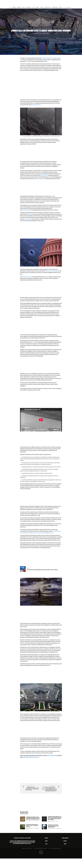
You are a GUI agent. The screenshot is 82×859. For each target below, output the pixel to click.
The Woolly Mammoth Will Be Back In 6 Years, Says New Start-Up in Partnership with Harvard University (49, 789)
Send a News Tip (27, 848)
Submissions (55, 7)
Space (23, 7)
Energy (37, 7)
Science (14, 7)
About (60, 7)
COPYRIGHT (65, 841)
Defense (19, 7)
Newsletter (48, 7)
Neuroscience (58, 828)
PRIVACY (65, 843)
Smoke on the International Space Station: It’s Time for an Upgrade (32, 788)
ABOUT (46, 843)
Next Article (52, 785)
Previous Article (31, 785)
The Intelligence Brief (40, 848)
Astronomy (28, 7)
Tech (33, 7)
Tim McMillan (36, 33)
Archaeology (29, 820)
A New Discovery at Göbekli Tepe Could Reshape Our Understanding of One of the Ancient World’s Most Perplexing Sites (33, 818)
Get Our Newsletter (55, 848)
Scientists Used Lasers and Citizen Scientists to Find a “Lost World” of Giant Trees (32, 825)
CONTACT (46, 841)
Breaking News (36, 820)
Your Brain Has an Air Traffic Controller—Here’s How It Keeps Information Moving (53, 825)
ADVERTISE (46, 838)
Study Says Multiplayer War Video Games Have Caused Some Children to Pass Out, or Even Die (42, 569)
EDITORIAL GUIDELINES (65, 838)
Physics (42, 7)
